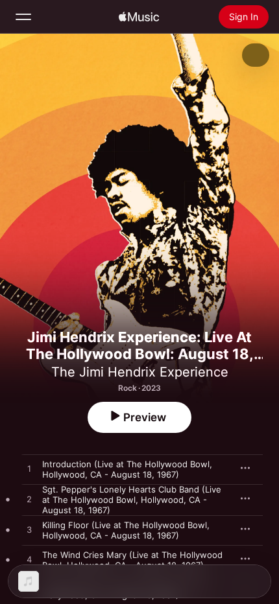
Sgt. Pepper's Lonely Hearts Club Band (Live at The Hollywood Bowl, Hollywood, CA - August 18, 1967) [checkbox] (131, 499)
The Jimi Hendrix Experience (139, 372)
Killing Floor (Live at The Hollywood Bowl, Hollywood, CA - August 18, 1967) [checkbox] (126, 530)
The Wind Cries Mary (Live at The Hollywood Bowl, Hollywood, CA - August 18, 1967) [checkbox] (132, 560)
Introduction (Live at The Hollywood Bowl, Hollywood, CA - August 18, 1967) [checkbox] (127, 469)
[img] (139, 17)
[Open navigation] (23, 17)
